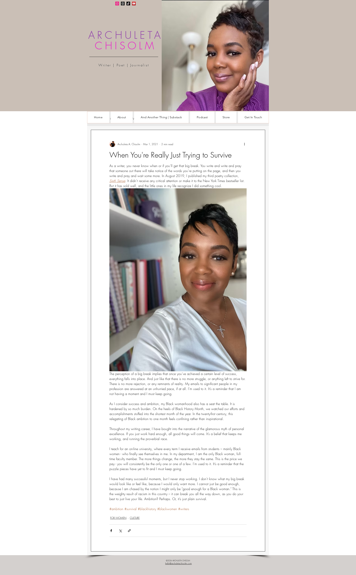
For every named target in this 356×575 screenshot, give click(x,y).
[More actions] (244, 144)
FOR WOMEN (118, 518)
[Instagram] (117, 3)
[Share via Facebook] (111, 530)
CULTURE (135, 518)
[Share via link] (129, 530)
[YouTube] (134, 3)
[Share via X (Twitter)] (120, 530)
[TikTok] (128, 3)
